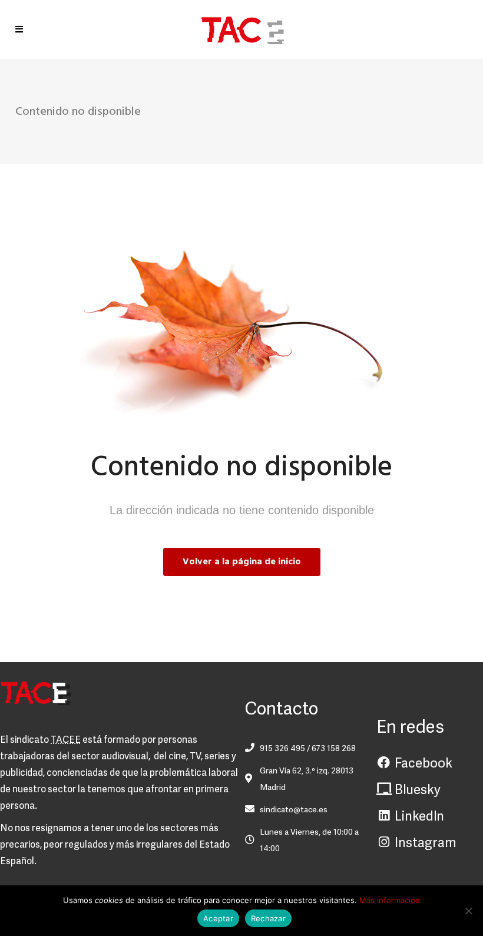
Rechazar (268, 918)
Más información (389, 900)
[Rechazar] (468, 911)
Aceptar (218, 918)
